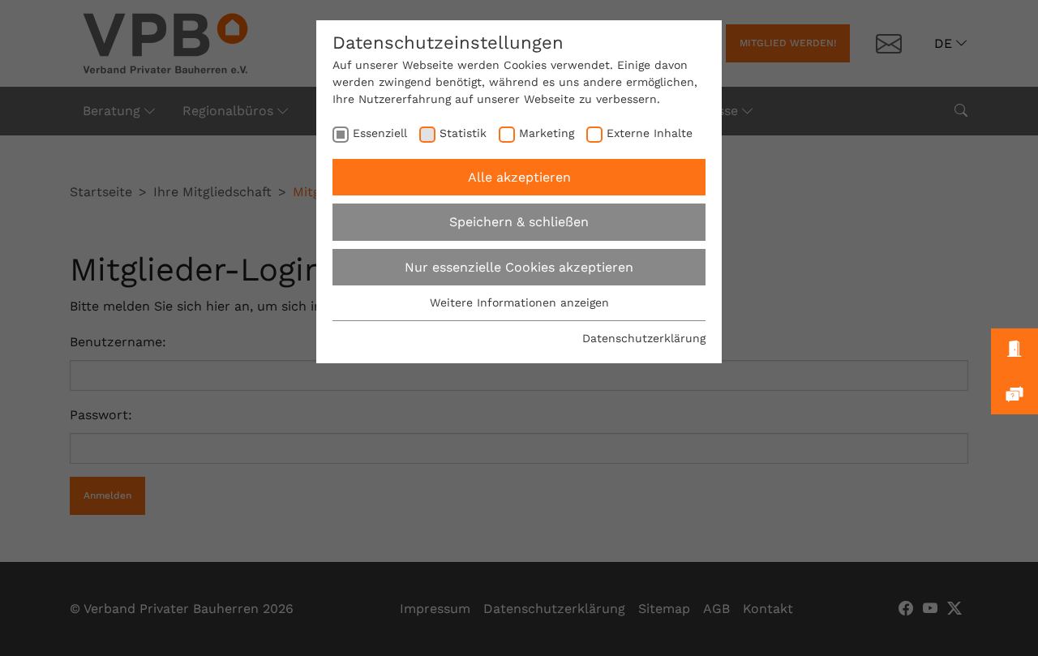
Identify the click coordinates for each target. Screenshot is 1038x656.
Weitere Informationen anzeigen (519, 302)
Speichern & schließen (519, 221)
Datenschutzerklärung (644, 338)
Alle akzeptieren (519, 177)
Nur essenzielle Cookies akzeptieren (519, 267)
